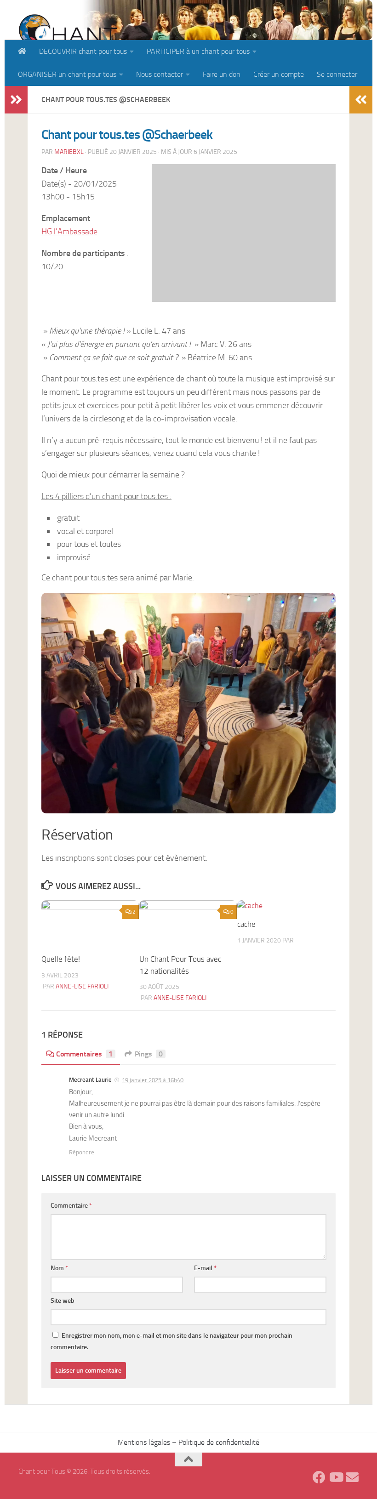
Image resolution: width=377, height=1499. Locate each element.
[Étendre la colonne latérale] (16, 100)
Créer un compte (278, 74)
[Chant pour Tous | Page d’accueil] (67, 38)
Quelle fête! (60, 959)
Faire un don (221, 74)
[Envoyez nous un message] (352, 1477)
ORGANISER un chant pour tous (67, 74)
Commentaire (71, 1205)
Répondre (81, 1152)
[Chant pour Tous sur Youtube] (335, 1477)
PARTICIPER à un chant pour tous (198, 51)
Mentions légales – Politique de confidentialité (188, 1442)
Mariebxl (69, 152)
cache (246, 924)
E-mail (205, 1268)
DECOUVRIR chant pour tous (83, 51)
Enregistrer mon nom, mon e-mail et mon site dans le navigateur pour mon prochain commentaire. (171, 1341)
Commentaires (84, 1054)
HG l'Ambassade (69, 232)
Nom (59, 1268)
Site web (62, 1301)
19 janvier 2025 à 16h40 (152, 1080)
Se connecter (337, 74)
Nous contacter (159, 74)
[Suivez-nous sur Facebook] (319, 1477)
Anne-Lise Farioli (82, 986)
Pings (149, 1054)
